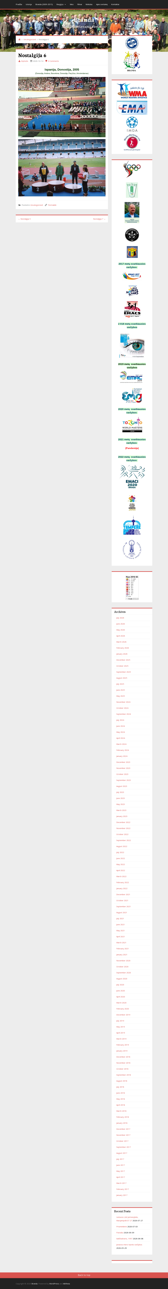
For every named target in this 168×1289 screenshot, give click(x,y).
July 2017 (120, 1159)
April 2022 (120, 870)
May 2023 (120, 804)
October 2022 (122, 834)
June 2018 (120, 1093)
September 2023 (123, 780)
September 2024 (123, 714)
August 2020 (121, 978)
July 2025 (120, 684)
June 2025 (120, 690)
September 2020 (123, 972)
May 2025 (120, 696)
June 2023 (120, 798)
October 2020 (122, 966)
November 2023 (123, 768)
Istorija (29, 4)
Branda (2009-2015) (44, 4)
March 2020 (121, 1002)
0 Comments (53, 61)
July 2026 (120, 618)
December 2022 (123, 822)
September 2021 (123, 906)
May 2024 (120, 732)
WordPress (54, 1283)
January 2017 (121, 1195)
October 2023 (122, 774)
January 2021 (121, 954)
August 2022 (121, 846)
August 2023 (121, 786)
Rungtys (60, 4)
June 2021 (120, 924)
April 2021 (120, 936)
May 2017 (120, 1171)
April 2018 (120, 1105)
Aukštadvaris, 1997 (124, 1238)
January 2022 (121, 888)
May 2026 (120, 630)
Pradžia (19, 4)
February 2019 (122, 1045)
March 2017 (121, 1183)
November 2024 (123, 702)
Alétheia (66, 1283)
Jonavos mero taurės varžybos (129, 1244)
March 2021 (121, 942)
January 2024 (121, 756)
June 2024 (120, 726)
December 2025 (123, 660)
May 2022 (120, 864)
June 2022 (120, 858)
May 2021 (120, 930)
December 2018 (123, 1057)
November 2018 (123, 1063)
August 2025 (121, 678)
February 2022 (122, 882)
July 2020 (120, 984)
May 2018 (120, 1099)
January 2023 (121, 816)
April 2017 (120, 1177)
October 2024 (122, 708)
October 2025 (122, 666)
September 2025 (123, 672)
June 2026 (120, 624)
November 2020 (123, 960)
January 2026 (121, 654)
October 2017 (122, 1141)
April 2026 (120, 636)
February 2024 (122, 750)
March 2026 (121, 642)
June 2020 (120, 990)
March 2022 (121, 876)
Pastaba (119, 1232)
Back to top (84, 1275)
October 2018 (122, 1069)
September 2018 (123, 1075)
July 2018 (120, 1087)
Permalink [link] (52, 205)
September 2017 (123, 1147)
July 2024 (120, 720)
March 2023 (121, 810)
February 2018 (122, 1117)
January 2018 (121, 1123)
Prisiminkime (121, 1226)
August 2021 (121, 912)
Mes (72, 4)
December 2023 (123, 762)
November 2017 (123, 1135)
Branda (84, 19)
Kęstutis (24, 61)
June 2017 (120, 1165)
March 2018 (121, 1111)
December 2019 (123, 1014)
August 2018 (121, 1081)
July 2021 (120, 918)
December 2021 (123, 894)
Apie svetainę (101, 4)
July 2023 (120, 792)
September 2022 (123, 840)
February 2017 (122, 1189)
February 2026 (122, 648)
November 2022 (123, 828)
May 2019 (120, 1026)
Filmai (79, 4)
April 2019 (120, 1032)
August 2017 (121, 1153)
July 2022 (120, 852)
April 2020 (120, 996)
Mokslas (89, 4)
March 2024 (121, 744)
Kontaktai (115, 4)
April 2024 (120, 738)
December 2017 (123, 1129)
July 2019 (120, 1020)
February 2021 (122, 948)
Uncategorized (29, 39)
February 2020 (122, 1008)
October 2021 (122, 900)
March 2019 (121, 1039)
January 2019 (121, 1051)
